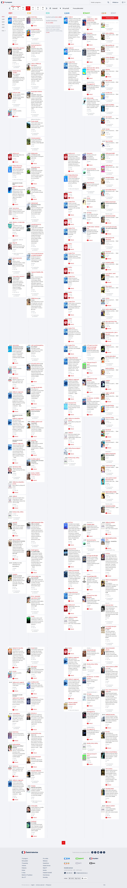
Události (14, 496)
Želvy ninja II (108, 286)
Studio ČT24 (71, 62)
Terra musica (108, 768)
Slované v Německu (36, 770)
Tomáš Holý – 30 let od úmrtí (17, 240)
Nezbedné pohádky (110, 216)
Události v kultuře (72, 617)
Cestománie (15, 345)
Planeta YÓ (108, 345)
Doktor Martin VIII (17, 258)
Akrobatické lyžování (91, 210)
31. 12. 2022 (49, 23)
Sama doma (15, 208)
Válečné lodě (34, 203)
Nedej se (33, 187)
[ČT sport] (86, 13)
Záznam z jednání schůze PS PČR (72, 703)
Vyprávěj (14, 522)
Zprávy (70, 192)
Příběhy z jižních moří (36, 421)
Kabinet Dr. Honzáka (17, 648)
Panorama (89, 33)
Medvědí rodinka (109, 177)
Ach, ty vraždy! (16, 539)
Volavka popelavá (35, 138)
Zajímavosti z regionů (18, 682)
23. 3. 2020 (58, 17)
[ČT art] (113, 13)
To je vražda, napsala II (18, 48)
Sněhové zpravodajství (74, 448)
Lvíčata (107, 298)
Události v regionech (17, 392)
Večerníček (33, 407)
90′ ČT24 (70, 522)
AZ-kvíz (14, 109)
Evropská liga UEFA (91, 576)
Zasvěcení (33, 821)
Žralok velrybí (34, 121)
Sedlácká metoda (110, 714)
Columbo (14, 574)
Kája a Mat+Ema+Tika (111, 321)
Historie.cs (34, 713)
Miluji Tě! (14, 243)
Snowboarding (90, 82)
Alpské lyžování (90, 709)
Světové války (34, 576)
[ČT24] (67, 13)
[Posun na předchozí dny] (10, 8)
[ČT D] (104, 13)
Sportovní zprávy (91, 169)
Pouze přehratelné (78, 8)
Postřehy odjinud (35, 459)
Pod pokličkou (16, 713)
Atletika (89, 648)
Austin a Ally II (109, 309)
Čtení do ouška (108, 214)
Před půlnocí (34, 697)
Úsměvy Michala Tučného (16, 71)
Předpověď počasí (73, 357)
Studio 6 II (70, 48)
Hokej (88, 396)
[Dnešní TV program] (8, 2)
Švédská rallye (90, 524)
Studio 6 (14, 17)
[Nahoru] (63, 842)
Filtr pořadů (66, 8)
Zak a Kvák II (108, 117)
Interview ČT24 (72, 403)
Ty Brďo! (107, 380)
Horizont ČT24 (72, 549)
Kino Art (107, 603)
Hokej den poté (91, 48)
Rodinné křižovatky (36, 733)
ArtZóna (107, 553)
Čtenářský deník (109, 788)
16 (3, 22)
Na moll (107, 731)
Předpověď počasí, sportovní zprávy (17, 166)
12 (3, 19)
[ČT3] (47, 13)
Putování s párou (35, 363)
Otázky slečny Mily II (110, 356)
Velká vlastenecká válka (37, 522)
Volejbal (89, 17)
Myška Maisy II (109, 165)
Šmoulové (108, 251)
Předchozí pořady (110, 17)
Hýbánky (107, 69)
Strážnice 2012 (35, 682)
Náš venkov (34, 666)
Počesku (33, 786)
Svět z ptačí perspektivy (37, 345)
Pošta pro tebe (16, 92)
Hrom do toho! (109, 605)
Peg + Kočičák (109, 141)
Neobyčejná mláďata (36, 91)
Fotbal (32, 385)
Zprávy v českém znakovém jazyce (35, 473)
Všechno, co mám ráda (18, 222)
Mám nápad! (108, 80)
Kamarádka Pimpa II (110, 189)
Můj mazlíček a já (109, 45)
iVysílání (47, 32)
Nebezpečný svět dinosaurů (109, 238)
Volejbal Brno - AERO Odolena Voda (92, 19)
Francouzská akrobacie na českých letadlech (37, 254)
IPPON (88, 198)
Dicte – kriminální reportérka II (35, 597)
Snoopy (107, 129)
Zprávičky (108, 440)
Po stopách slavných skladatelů (110, 627)
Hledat (108, 2)
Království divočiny (35, 119)
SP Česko (89, 212)
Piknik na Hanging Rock (111, 580)
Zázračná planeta (35, 43)
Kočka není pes (16, 744)
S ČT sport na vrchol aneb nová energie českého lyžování (92, 347)
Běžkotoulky (90, 98)
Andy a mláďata (109, 33)
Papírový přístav (109, 368)
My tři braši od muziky (111, 226)
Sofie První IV (108, 465)
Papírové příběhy (109, 104)
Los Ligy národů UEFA (36, 387)
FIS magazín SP (91, 84)
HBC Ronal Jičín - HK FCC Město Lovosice (93, 68)
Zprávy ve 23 (71, 605)
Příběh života (34, 298)
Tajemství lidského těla (37, 272)
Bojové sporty (90, 182)
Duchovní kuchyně (36, 756)
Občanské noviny (35, 167)
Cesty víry (33, 440)
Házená (88, 66)
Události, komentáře (73, 570)
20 (3, 24)
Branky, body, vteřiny (17, 512)
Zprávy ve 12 (15, 153)
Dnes (3, 30)
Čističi (32, 616)
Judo (88, 196)
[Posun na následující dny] (46, 8)
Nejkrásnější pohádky (110, 492)
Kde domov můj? (16, 466)
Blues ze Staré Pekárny (111, 752)
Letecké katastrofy (36, 224)
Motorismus (89, 522)
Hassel (32, 648)
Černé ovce (15, 378)
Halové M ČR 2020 (91, 650)
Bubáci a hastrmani (110, 202)
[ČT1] (10, 13)
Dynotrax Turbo (109, 417)
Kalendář (54, 8)
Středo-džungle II (109, 57)
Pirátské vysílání (109, 262)
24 (3, 27)
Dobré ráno (34, 17)
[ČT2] (29, 13)
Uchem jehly (34, 805)
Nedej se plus (34, 153)
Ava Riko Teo (108, 92)
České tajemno (35, 550)
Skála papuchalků (110, 153)
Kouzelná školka (35, 29)
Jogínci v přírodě (109, 393)
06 (3, 16)
